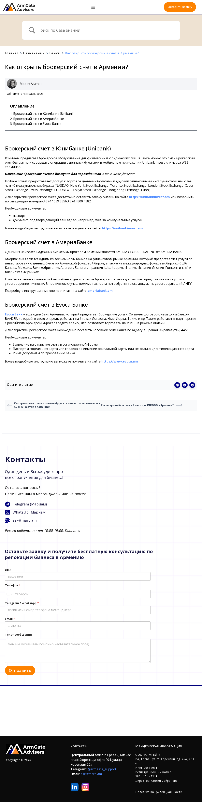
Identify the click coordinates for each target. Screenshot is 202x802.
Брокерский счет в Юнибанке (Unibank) (44, 113)
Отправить (20, 670)
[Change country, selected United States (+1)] (9, 594)
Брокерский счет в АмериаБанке (38, 119)
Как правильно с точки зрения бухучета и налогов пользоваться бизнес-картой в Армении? (57, 405)
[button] (93, 7)
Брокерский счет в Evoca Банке (37, 123)
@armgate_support (102, 769)
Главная (12, 53)
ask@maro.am (91, 774)
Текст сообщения (18, 634)
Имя (8, 569)
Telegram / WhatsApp (22, 603)
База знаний (34, 53)
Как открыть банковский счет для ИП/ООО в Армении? (137, 405)
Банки (55, 53)
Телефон (13, 585)
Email (10, 618)
